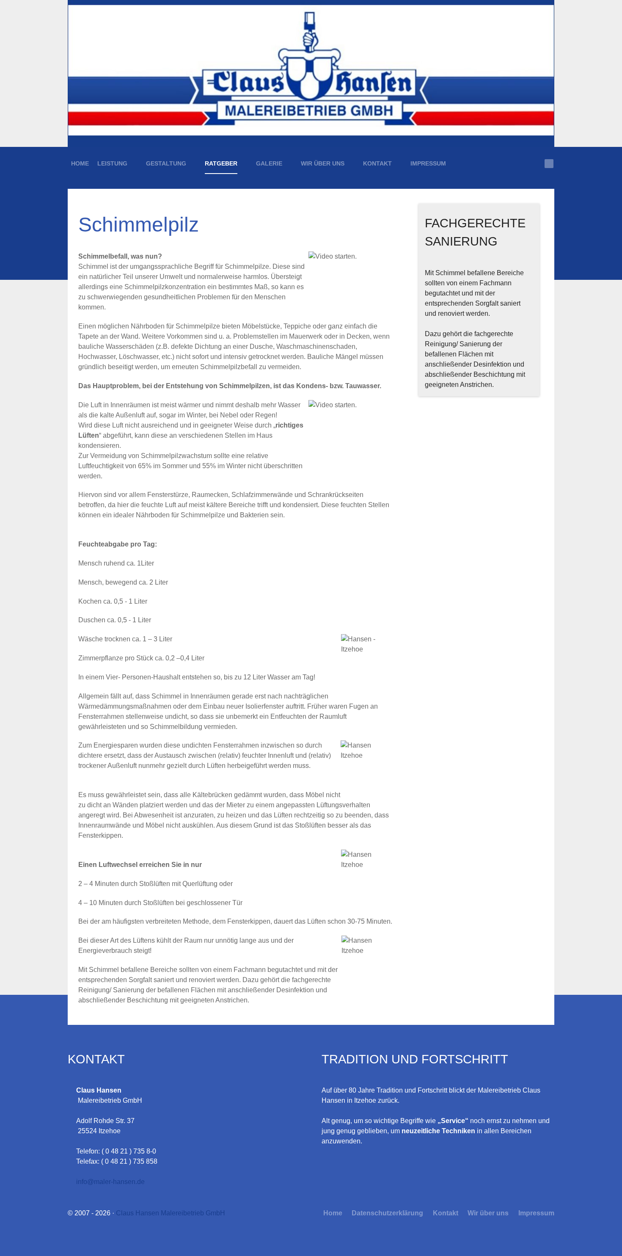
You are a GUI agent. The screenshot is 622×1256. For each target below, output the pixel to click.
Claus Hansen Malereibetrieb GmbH (170, 1213)
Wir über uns (487, 1213)
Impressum (535, 1213)
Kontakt (444, 1213)
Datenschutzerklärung (386, 1213)
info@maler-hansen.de (110, 1181)
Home (332, 1213)
